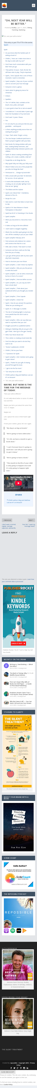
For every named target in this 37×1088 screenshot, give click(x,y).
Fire (6, 120)
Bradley (14, 28)
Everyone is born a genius (13, 87)
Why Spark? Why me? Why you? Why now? (18, 163)
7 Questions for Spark (12, 354)
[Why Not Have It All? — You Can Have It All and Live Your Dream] (6, 702)
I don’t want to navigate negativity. (16, 229)
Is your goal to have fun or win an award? (18, 108)
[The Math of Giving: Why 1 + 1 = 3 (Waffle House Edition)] (6, 674)
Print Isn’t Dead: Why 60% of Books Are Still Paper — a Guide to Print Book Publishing (20, 683)
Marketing (22, 30)
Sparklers (8, 99)
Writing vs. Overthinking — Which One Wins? (21, 665)
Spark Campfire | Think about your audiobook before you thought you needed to (19, 290)
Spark (6, 45)
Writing (29, 28)
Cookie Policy (8, 1084)
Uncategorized (22, 668)
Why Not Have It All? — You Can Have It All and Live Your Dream (21, 702)
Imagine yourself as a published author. (17, 326)
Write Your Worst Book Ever (14, 335)
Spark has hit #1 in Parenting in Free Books (19, 213)
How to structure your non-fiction (16, 261)
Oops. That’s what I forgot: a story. (16, 135)
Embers (7, 96)
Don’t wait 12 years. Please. (14, 117)
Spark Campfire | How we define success (18, 279)
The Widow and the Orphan (14, 189)
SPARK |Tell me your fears (14, 350)
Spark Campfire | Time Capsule (15, 296)
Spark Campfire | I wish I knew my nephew (19, 265)
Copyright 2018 (24, 1063)
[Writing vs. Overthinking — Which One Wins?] (6, 665)
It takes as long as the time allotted (16, 225)
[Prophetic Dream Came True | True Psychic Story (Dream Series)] (6, 693)
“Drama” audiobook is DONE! (14, 347)
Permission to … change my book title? (17, 172)
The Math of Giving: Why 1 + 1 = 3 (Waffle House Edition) (21, 674)
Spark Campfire (10, 216)
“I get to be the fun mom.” (13, 368)
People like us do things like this (15, 160)
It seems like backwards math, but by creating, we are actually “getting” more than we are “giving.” (18, 184)
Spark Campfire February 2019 (15, 238)
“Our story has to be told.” (13, 372)
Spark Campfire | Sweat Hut (14, 300)
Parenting (15, 30)
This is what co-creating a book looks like (18, 338)
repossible (13, 1063)
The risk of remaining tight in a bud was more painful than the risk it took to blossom (18, 314)
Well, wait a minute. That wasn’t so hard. (18, 247)
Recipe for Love (10, 198)
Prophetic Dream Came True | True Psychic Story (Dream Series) (21, 693)
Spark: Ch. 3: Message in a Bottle (15, 309)
